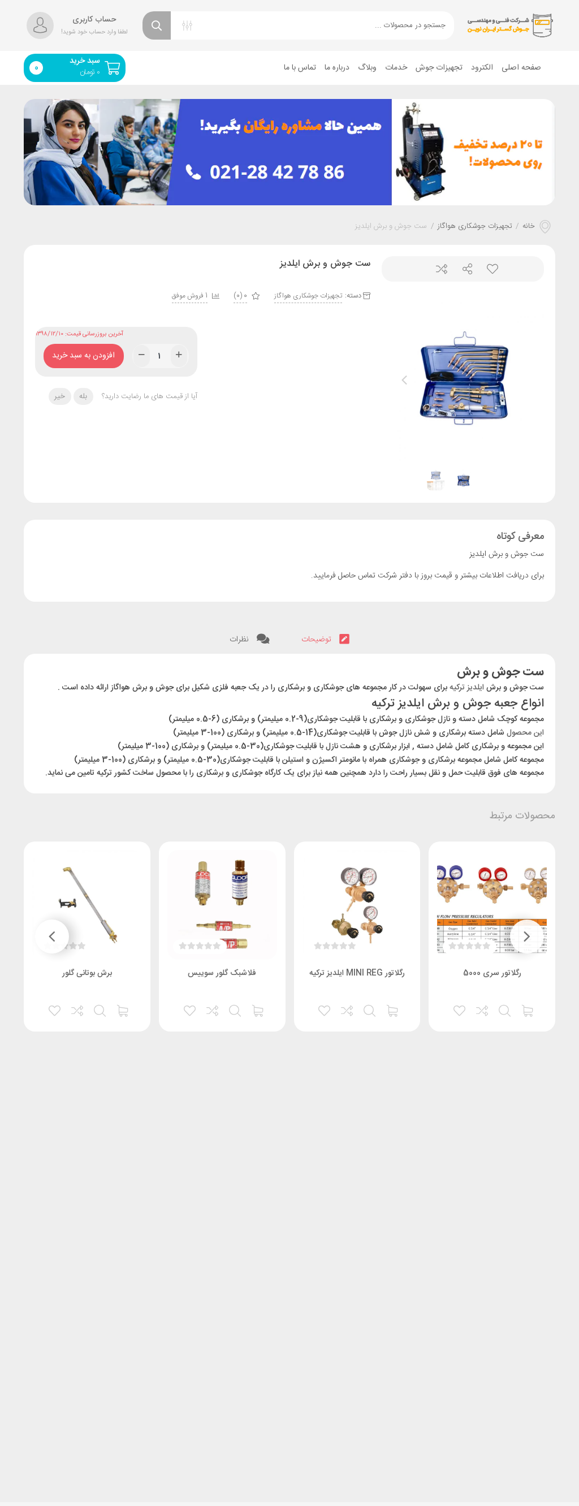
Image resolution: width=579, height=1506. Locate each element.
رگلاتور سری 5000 (492, 973)
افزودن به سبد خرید (83, 353)
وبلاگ (367, 68)
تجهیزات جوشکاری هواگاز (475, 226)
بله (83, 396)
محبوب (488, 269)
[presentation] (404, 380)
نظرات (240, 639)
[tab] (325, 639)
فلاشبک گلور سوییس (222, 973)
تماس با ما (300, 68)
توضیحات (317, 639)
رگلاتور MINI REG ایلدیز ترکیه (357, 973)
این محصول (525, 733)
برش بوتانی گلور (87, 973)
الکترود (482, 68)
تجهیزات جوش (439, 68)
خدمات (396, 68)
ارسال (463, 269)
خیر (59, 396)
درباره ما (337, 68)
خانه (528, 226)
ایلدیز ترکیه (467, 687)
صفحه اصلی (521, 68)
